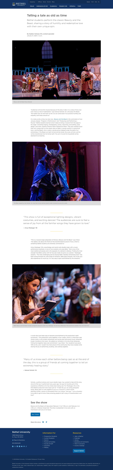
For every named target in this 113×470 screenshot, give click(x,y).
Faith (79, 6)
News (44, 2)
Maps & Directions (19, 440)
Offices (40, 2)
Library (76, 440)
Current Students (49, 438)
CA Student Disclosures (31, 459)
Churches (47, 445)
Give (96, 2)
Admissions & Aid (42, 6)
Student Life (63, 6)
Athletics (72, 6)
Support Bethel (79, 451)
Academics (53, 6)
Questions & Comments (81, 442)
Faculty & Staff (48, 443)
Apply (88, 2)
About (32, 6)
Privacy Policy (41, 459)
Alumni (46, 440)
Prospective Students (50, 436)
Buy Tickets (35, 414)
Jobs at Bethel (78, 436)
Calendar (77, 438)
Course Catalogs (79, 445)
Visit (92, 2)
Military (46, 447)
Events (49, 2)
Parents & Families (49, 442)
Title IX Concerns (79, 443)
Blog (53, 2)
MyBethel (32, 2)
